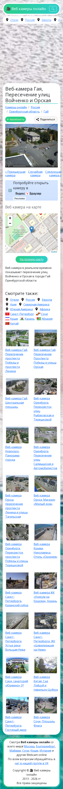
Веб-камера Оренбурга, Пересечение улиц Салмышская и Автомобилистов (45, 457)
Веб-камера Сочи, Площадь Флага (44, 721)
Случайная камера (35, 173)
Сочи (44, 314)
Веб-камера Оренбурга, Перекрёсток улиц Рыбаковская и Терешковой (44, 408)
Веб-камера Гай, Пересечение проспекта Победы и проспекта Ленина (16, 360)
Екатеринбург (45, 746)
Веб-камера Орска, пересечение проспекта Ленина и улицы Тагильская (16, 506)
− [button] (10, 223)
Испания (45, 751)
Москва (29, 746)
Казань (30, 319)
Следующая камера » (53, 173)
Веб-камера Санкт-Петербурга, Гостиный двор (15, 723)
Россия (30, 20)
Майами (15, 751)
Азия (13, 304)
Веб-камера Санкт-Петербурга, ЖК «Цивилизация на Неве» (44, 641)
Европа (46, 20)
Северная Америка (36, 304)
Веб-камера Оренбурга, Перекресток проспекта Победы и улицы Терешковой (16, 554)
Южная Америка (21, 309)
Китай (14, 323)
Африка (45, 309)
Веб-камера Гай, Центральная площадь (16, 402)
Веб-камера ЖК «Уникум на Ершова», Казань (45, 597)
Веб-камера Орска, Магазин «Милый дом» (44, 500)
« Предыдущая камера (15, 173)
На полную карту (31, 259)
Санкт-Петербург (22, 314)
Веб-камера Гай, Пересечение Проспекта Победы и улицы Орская (45, 358)
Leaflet (54, 251)
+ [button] (10, 218)
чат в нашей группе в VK (31, 763)
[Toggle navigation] (53, 9)
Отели (14, 20)
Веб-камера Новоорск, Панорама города (13, 453)
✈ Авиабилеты (15, 119)
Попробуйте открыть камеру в (31, 185)
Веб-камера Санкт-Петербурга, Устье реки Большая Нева (15, 641)
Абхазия (47, 319)
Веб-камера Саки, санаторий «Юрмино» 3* (16, 681)
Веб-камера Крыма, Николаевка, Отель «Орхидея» (45, 550)
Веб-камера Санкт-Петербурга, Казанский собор (16, 599)
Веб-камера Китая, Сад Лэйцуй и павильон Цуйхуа (46, 683)
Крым (14, 319)
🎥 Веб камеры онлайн (26, 8)
